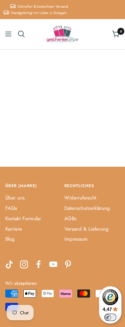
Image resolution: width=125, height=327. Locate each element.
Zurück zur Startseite (62, 125)
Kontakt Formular (23, 218)
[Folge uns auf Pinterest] (68, 264)
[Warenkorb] (116, 33)
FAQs (11, 208)
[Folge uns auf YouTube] (53, 264)
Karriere (13, 229)
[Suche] (21, 33)
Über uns (15, 197)
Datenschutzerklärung (87, 208)
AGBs (70, 218)
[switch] (110, 317)
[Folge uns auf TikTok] (9, 264)
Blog (10, 239)
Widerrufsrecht (80, 197)
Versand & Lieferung (86, 229)
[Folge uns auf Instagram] (24, 264)
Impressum (76, 239)
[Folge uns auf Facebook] (39, 264)
